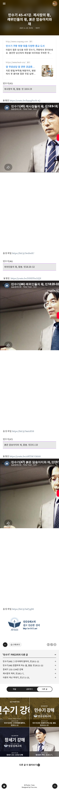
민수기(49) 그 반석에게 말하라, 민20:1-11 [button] (15, 712)
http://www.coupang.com (17, 41)
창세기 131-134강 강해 (13, 669)
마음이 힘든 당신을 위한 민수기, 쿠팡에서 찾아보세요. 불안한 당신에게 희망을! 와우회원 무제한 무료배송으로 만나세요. (29, 51)
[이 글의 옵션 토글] (5, 644)
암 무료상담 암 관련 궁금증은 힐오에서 (20, 67)
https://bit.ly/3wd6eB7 (23, 253)
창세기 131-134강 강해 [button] (15, 742)
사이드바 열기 (4, 3)
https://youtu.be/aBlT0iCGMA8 (25, 456)
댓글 (14, 689)
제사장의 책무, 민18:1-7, (13, 673)
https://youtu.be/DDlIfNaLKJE (26, 278)
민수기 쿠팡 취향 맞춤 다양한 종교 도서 (25, 46)
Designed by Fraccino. (29, 787)
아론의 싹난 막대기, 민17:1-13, (16, 677)
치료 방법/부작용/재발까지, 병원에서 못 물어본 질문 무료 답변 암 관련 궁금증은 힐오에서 (21, 72)
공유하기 (29, 689)
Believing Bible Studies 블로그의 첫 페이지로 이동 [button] (29, 3)
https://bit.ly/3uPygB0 (23, 609)
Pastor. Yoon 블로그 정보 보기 (54, 3)
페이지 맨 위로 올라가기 (54, 786)
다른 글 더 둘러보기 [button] (28, 765)
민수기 (38, 28)
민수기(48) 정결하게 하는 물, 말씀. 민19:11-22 (23, 665)
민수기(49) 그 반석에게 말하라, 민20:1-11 (21, 661)
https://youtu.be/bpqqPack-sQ (24, 100)
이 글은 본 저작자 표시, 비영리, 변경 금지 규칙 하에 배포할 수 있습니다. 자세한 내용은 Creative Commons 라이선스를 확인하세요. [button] (52, 644)
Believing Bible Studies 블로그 (4, 786)
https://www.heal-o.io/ (15, 62)
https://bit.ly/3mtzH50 (23, 431)
